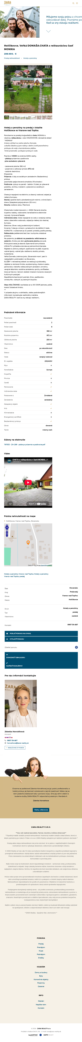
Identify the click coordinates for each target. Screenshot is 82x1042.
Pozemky (41, 983)
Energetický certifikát (12, 417)
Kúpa (41, 951)
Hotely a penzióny (30, 58)
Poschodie (8, 318)
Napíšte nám (41, 1005)
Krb (5, 408)
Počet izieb (8, 327)
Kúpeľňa (7, 374)
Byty (41, 976)
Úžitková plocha (10, 340)
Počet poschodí (10, 322)
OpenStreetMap (46, 565)
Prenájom (41, 947)
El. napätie (8, 361)
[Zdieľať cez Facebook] (76, 647)
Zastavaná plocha (11, 331)
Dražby (41, 958)
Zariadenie (8, 400)
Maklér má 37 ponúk (16, 748)
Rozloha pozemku (11, 335)
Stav (6, 348)
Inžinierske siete (10, 391)
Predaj (41, 944)
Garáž (6, 383)
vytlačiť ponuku (16, 639)
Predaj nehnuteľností (12, 58)
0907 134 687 (12, 740)
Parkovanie (8, 387)
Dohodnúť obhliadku (15, 657)
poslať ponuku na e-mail (20, 633)
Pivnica (7, 378)
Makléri (41, 1001)
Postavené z (9, 395)
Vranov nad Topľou (26, 574)
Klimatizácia (9, 413)
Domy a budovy (41, 972)
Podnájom (41, 954)
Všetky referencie (41, 810)
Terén (6, 430)
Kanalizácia (8, 370)
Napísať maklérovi (14, 666)
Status (6, 353)
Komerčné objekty (41, 979)
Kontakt (41, 1008)
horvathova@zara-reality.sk (18, 743)
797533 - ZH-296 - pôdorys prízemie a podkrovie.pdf (24, 445)
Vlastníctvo (8, 344)
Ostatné (41, 986)
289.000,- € (10, 54)
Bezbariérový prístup (12, 421)
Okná (6, 426)
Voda (6, 357)
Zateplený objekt (11, 404)
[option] (41, 21)
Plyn (6, 365)
